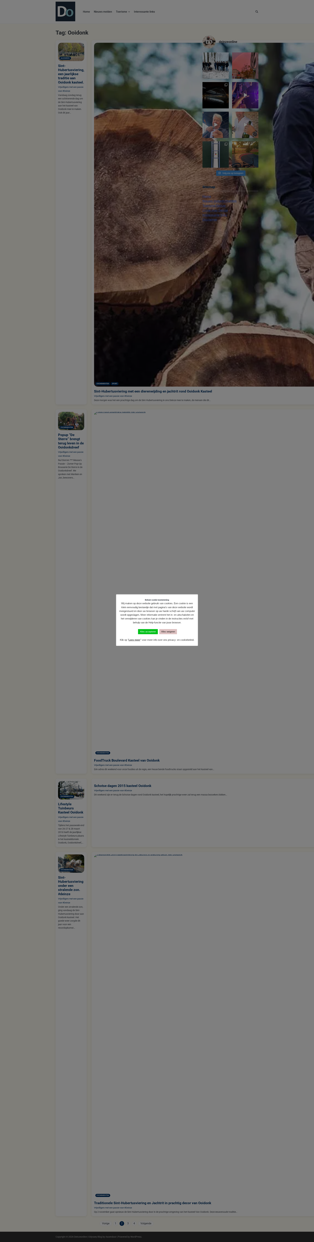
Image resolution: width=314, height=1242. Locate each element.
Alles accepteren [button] (148, 631)
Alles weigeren (168, 631)
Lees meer (134, 639)
